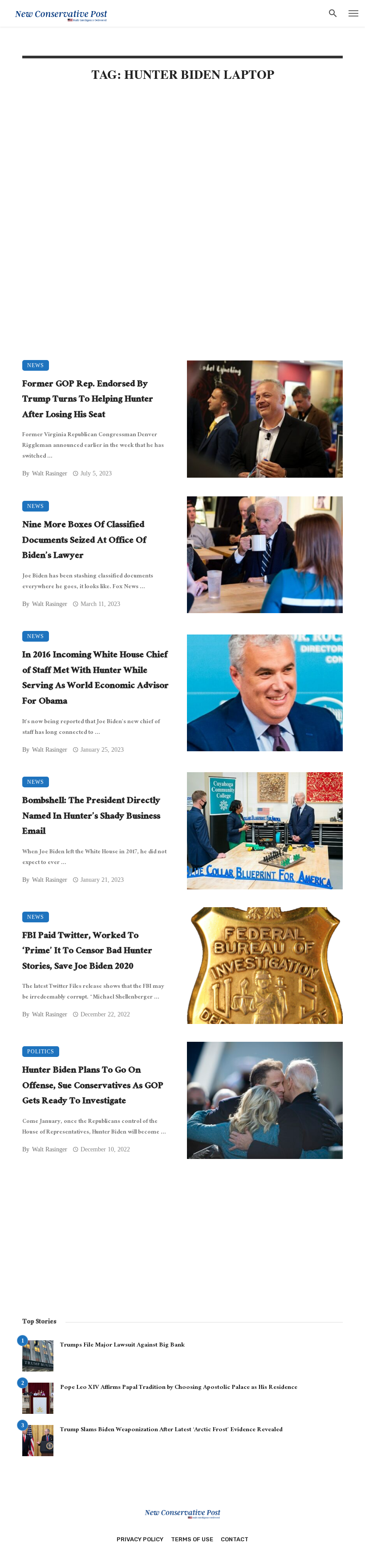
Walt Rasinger (49, 473)
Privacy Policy (140, 1539)
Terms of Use (192, 1539)
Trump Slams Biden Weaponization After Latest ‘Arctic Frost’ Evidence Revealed (171, 1430)
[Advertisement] (182, 165)
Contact (234, 1539)
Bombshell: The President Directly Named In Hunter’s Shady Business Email (91, 817)
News (35, 365)
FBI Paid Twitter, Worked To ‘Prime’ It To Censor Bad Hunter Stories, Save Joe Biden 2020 (87, 952)
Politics (40, 1051)
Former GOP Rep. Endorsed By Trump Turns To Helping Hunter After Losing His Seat (87, 400)
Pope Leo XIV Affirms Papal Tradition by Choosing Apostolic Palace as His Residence (178, 1388)
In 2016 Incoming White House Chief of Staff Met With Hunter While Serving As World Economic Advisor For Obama (95, 679)
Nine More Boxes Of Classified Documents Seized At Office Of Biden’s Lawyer (84, 541)
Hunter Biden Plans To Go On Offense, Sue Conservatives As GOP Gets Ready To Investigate (92, 1087)
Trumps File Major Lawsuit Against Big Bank (122, 1345)
